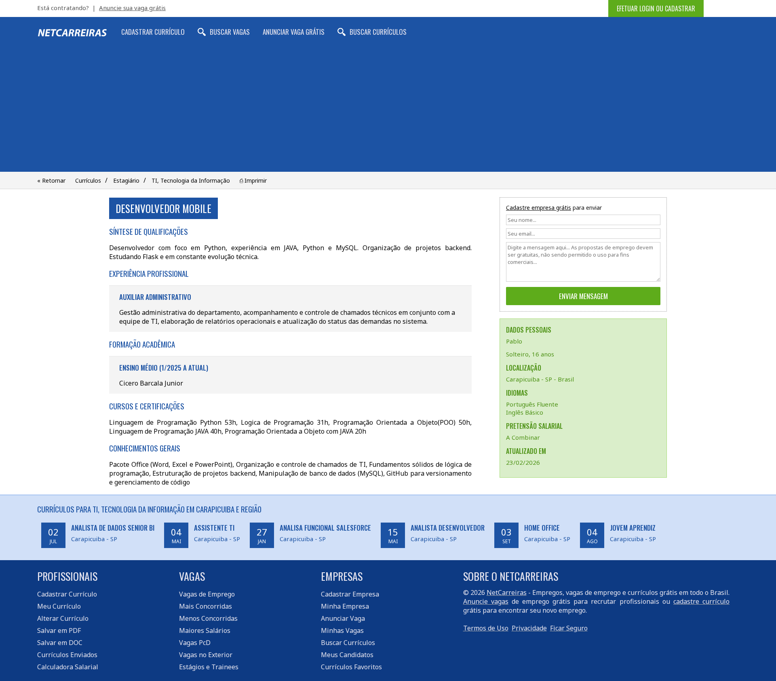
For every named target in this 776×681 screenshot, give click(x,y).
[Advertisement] (388, 111)
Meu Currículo (59, 606)
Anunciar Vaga (343, 618)
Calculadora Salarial (67, 666)
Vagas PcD (195, 642)
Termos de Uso (485, 628)
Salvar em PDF (59, 630)
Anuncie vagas (485, 601)
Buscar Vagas (230, 32)
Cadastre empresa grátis (538, 207)
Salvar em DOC (59, 642)
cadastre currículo (701, 601)
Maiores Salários (204, 630)
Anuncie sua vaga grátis (132, 8)
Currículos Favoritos (351, 666)
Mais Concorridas (205, 606)
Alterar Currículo (63, 618)
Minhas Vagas (342, 630)
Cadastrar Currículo (153, 32)
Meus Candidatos (347, 654)
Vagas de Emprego (207, 594)
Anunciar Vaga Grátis (294, 32)
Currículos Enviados (67, 654)
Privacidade (529, 628)
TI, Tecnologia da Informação (191, 180)
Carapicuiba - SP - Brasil (540, 379)
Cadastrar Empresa (350, 594)
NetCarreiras (507, 592)
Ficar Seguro (569, 628)
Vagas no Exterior (205, 654)
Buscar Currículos (378, 32)
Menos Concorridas (208, 618)
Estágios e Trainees (208, 666)
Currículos (88, 180)
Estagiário (126, 180)
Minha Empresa (345, 606)
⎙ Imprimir (253, 180)
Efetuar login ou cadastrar (656, 8)
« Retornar (51, 180)
